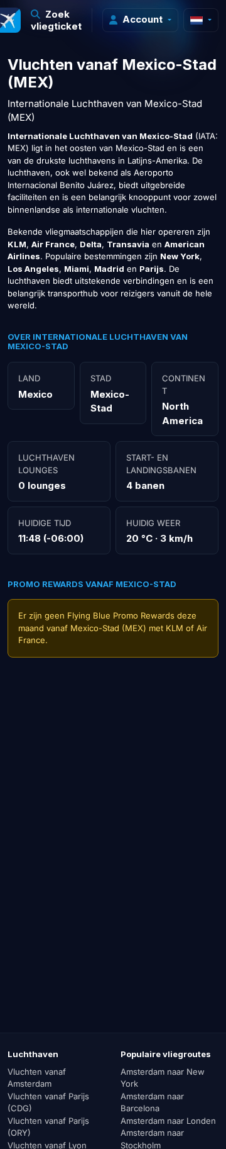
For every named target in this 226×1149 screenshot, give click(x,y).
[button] (56, 20)
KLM (174, 628)
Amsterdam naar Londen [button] (168, 1121)
